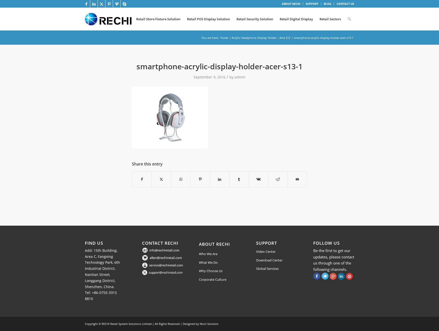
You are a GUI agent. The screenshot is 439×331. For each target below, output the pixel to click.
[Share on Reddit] (277, 179)
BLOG (327, 4)
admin (239, 77)
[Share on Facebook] (141, 179)
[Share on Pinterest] (200, 179)
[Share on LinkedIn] (219, 179)
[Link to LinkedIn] (94, 4)
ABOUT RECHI (291, 4)
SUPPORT (312, 4)
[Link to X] (101, 4)
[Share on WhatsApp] (180, 179)
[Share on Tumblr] (238, 179)
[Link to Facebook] (86, 4)
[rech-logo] (109, 19)
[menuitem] (291, 4)
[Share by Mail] (297, 179)
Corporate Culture (212, 279)
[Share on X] (161, 179)
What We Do (208, 262)
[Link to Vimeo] (116, 4)
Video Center (266, 251)
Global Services (267, 268)
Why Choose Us (211, 271)
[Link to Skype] (124, 4)
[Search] (349, 19)
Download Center (269, 260)
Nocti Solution (209, 324)
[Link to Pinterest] (109, 4)
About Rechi (214, 244)
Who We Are (208, 254)
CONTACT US (345, 4)
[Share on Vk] (258, 179)
